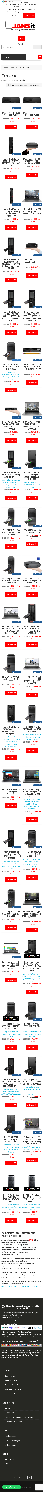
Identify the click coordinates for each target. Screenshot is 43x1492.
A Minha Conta (29, 15)
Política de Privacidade (13, 1389)
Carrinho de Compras (14, 12)
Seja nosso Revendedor (13, 1422)
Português (9, 1)
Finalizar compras (30, 12)
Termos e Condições (12, 1385)
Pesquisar (21, 44)
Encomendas (9, 1413)
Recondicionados (11, 1380)
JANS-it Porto (9, 1459)
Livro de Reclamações (13, 1441)
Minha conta (31, 9)
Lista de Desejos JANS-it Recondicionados (20, 1417)
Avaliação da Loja (11, 1445)
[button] (40, 57)
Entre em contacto (11, 1394)
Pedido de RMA (10, 1436)
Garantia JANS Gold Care (16, 9)
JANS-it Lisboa (10, 1464)
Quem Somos (10, 1376)
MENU (7, 57)
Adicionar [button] (10, 127)
